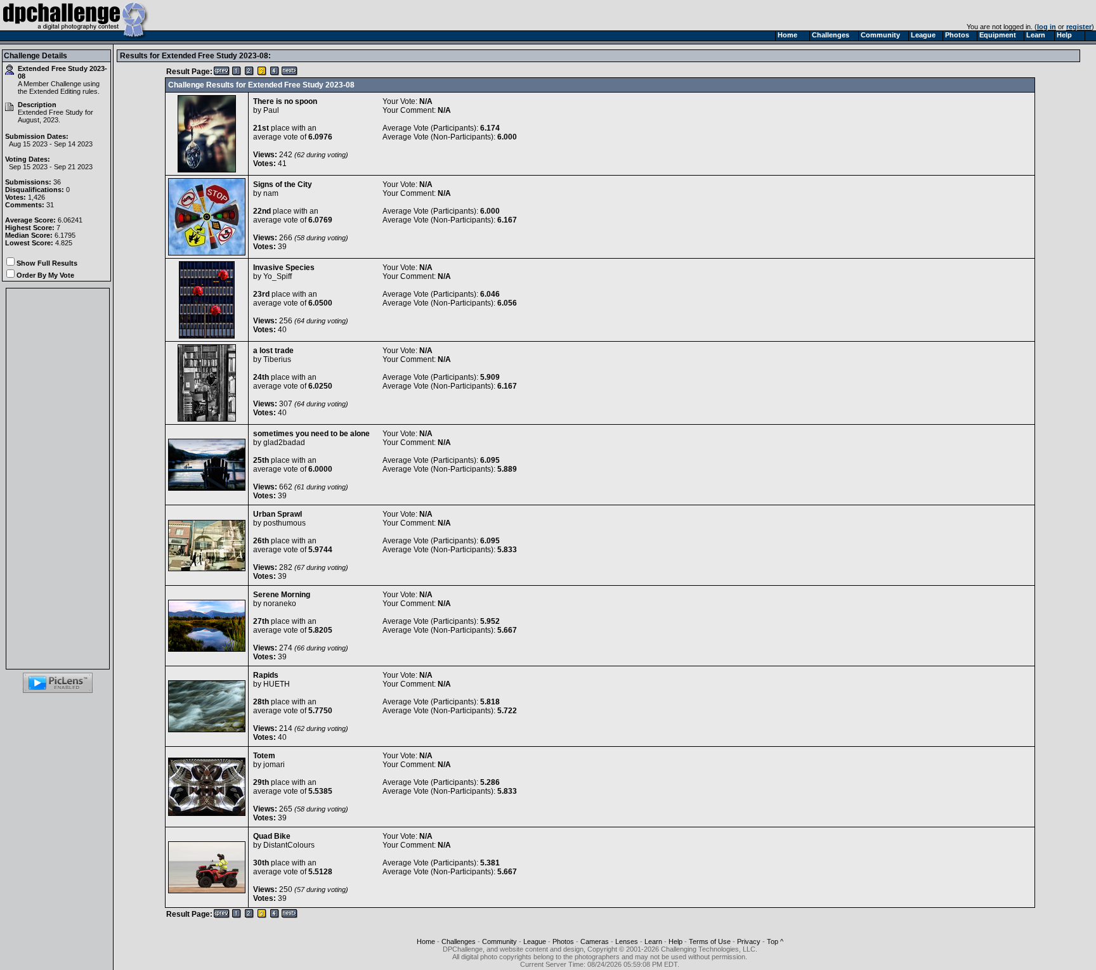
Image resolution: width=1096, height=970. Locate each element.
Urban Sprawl (277, 514)
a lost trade (273, 350)
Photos (563, 941)
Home (426, 941)
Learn (653, 941)
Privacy (748, 941)
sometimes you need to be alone (311, 433)
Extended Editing (55, 91)
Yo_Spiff (277, 276)
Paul (271, 110)
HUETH (276, 684)
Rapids (265, 675)
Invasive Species (284, 267)
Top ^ (775, 941)
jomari (274, 764)
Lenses (626, 941)
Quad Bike (271, 836)
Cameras (594, 941)
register (1079, 26)
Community (499, 941)
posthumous (284, 523)
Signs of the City (282, 184)
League (534, 941)
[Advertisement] (57, 478)
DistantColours (289, 845)
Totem (264, 755)
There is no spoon (285, 101)
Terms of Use (710, 941)
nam (270, 193)
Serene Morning (281, 594)
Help (675, 941)
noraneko (279, 603)
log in (1046, 26)
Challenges (458, 941)
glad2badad (284, 442)
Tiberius (277, 359)
